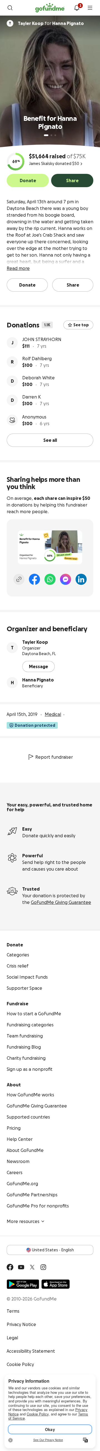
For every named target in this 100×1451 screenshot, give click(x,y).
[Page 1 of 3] (46, 135)
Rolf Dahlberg (37, 358)
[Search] (10, 7)
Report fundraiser (54, 757)
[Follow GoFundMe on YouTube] (21, 1267)
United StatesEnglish (53, 1250)
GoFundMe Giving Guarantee (61, 902)
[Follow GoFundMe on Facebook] (10, 1267)
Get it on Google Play (23, 1284)
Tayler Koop (35, 642)
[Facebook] (34, 579)
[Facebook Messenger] (65, 579)
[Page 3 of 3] (55, 135)
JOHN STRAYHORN (41, 339)
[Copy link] (18, 579)
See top (81, 325)
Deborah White (38, 377)
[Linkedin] (81, 579)
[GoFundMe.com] (49, 8)
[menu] (90, 7)
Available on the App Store (55, 1284)
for (51, 23)
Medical (53, 714)
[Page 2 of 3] (51, 135)
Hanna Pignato (38, 679)
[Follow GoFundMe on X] (32, 1267)
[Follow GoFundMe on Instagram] (43, 1267)
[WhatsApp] (50, 579)
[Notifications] (76, 7)
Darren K (31, 396)
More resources (23, 1221)
